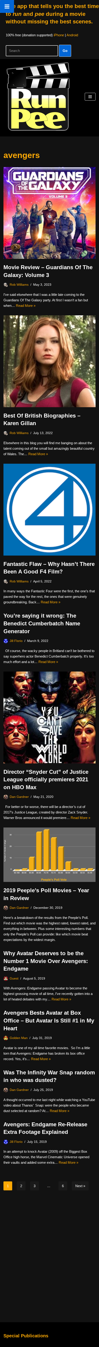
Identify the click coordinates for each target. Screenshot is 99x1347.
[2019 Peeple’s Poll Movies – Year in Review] (49, 854)
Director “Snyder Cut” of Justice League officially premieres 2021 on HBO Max (45, 779)
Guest (14, 978)
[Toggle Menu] (7, 6)
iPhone (59, 35)
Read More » (25, 306)
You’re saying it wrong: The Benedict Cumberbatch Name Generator (41, 623)
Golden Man (19, 1038)
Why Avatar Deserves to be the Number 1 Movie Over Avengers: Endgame (45, 961)
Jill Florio (16, 641)
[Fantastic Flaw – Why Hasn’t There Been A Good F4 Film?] (49, 510)
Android (72, 35)
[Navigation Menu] (90, 97)
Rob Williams (19, 284)
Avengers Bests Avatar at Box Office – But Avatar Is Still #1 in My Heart (48, 1020)
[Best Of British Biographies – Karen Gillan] (49, 361)
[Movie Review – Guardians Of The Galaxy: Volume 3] (49, 213)
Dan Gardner (19, 797)
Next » (80, 1186)
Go (65, 51)
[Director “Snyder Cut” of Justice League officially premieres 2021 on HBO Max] (49, 717)
